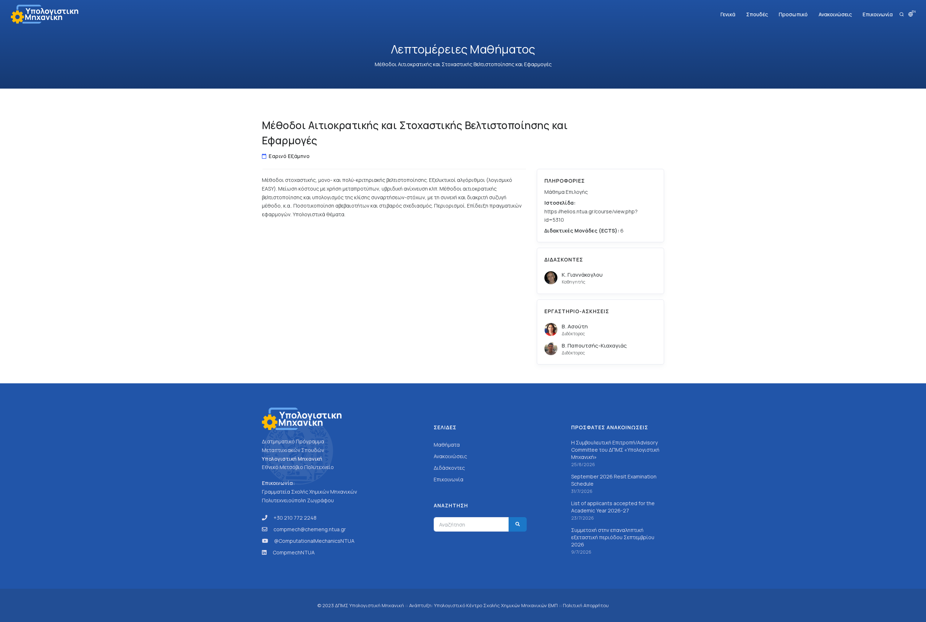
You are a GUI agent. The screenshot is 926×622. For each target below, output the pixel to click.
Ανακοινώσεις (835, 14)
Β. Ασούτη (575, 326)
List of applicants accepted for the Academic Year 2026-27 (613, 507)
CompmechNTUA (294, 552)
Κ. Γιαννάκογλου (582, 274)
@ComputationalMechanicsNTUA (314, 540)
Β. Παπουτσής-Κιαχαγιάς (594, 345)
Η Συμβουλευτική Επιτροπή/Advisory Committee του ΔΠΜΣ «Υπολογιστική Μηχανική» (615, 449)
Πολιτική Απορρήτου (586, 605)
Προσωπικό (793, 14)
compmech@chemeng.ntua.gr (309, 529)
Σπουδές (757, 14)
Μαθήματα (447, 444)
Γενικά (728, 14)
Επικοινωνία (878, 14)
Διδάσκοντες (449, 467)
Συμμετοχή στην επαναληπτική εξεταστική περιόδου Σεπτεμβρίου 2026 (612, 537)
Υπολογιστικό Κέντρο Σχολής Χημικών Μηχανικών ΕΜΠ (496, 605)
